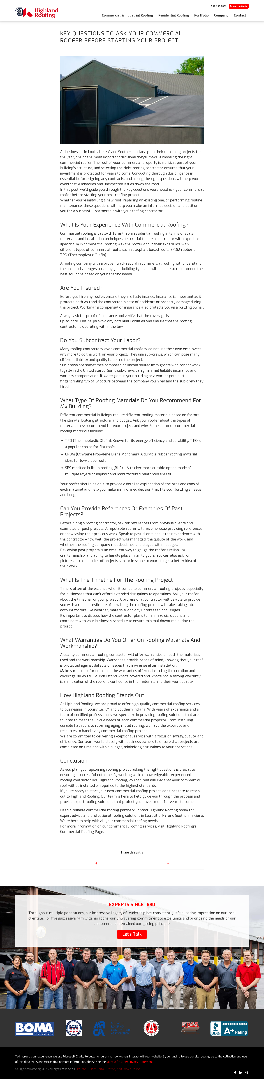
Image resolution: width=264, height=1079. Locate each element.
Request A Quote (238, 6)
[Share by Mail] (168, 863)
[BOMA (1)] (34, 1029)
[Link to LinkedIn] (240, 1072)
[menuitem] (127, 12)
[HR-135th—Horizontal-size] (36, 12)
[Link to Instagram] (246, 1072)
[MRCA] (112, 1028)
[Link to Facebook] (235, 1072)
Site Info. (81, 1069)
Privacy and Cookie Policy (123, 1069)
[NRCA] (74, 1028)
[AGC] (151, 1028)
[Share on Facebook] (96, 863)
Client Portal (97, 1069)
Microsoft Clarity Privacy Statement (129, 1062)
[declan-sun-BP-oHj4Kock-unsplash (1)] (132, 100)
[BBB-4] (229, 1028)
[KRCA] (190, 1028)
